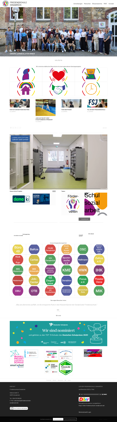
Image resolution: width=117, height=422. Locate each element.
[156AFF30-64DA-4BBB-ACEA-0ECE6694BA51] (34, 270)
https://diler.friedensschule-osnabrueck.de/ (92, 403)
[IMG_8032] (66, 291)
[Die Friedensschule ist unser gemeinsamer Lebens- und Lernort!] (26, 89)
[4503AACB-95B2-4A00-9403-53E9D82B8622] (83, 249)
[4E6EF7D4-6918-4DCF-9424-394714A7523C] (18, 280)
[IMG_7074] (66, 280)
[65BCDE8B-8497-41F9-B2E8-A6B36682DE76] (50, 259)
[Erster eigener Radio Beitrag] (20, 103)
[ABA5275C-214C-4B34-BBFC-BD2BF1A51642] (34, 280)
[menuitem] (78, 3)
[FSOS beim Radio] (71, 103)
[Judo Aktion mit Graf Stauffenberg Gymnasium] (46, 107)
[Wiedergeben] (79, 391)
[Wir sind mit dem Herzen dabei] (58, 75)
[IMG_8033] (50, 291)
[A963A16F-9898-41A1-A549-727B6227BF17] (66, 249)
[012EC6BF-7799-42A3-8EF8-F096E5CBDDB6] (99, 259)
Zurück (1, 32)
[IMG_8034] (34, 291)
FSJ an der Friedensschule (96, 109)
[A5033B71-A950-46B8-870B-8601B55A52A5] (18, 249)
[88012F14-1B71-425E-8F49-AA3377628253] (34, 259)
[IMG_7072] (99, 280)
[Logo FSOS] (15, 3)
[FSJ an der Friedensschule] (97, 103)
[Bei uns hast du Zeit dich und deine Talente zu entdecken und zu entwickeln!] (91, 89)
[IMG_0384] (17, 354)
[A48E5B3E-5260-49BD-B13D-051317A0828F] (34, 249)
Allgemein (12, 111)
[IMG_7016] (50, 280)
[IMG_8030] (99, 291)
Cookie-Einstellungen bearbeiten (70, 419)
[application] (58, 161)
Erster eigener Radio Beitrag (19, 109)
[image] (65, 352)
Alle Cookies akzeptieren (58, 419)
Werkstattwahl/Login (85, 409)
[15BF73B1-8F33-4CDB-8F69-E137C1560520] (83, 259)
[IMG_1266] (51, 352)
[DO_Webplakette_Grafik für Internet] (31, 354)
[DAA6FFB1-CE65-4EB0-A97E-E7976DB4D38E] (18, 259)
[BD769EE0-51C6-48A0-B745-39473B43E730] (18, 270)
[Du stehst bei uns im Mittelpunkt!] (26, 75)
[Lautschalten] (106, 188)
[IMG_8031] (83, 291)
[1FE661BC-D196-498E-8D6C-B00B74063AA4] (66, 270)
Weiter (116, 32)
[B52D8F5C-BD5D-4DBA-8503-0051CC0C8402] (99, 249)
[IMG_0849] (58, 330)
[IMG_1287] (65, 365)
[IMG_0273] (51, 365)
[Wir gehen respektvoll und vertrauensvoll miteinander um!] (58, 89)
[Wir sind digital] (91, 75)
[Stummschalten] (102, 391)
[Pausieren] (10, 188)
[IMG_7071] (18, 291)
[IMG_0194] (93, 350)
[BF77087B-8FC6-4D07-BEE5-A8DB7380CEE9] (50, 270)
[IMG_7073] (83, 280)
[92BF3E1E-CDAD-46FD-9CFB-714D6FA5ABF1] (83, 270)
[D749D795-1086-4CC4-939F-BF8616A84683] (50, 249)
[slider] (56, 188)
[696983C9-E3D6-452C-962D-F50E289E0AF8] (99, 270)
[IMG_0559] (17, 363)
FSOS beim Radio (66, 109)
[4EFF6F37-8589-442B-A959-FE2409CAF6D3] (66, 259)
